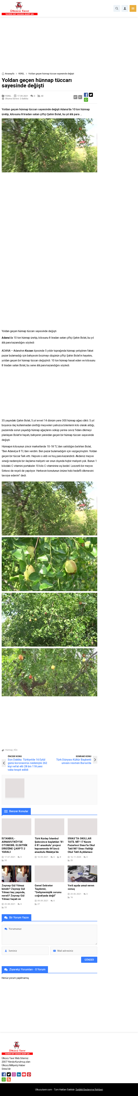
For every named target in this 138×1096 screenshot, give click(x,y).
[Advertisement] (69, 46)
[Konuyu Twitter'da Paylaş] (91, 95)
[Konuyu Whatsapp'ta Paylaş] (86, 100)
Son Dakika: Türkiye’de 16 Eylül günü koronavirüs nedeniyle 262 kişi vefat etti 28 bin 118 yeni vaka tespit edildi (27, 764)
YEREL (21, 73)
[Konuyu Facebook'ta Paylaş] (86, 95)
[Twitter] (9, 1074)
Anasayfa (9, 73)
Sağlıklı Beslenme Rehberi (89, 1089)
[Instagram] (14, 1074)
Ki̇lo (16, 750)
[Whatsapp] (4, 1079)
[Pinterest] (29, 1074)
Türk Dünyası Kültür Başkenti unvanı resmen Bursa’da (73, 761)
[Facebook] (4, 1074)
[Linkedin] (19, 1074)
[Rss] (9, 1079)
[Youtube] (24, 1074)
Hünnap (9, 750)
